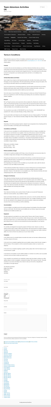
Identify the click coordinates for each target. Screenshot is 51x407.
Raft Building (36, 43)
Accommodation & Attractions (35, 31)
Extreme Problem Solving (34, 37)
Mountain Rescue (15, 43)
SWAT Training (7, 49)
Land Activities (35, 40)
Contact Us (13, 37)
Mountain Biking (7, 43)
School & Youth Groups (16, 46)
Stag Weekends (37, 46)
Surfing (43, 46)
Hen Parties (14, 40)
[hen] (6, 296)
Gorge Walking (7, 40)
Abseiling (25, 31)
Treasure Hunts (15, 49)
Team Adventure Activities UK (16, 8)
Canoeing (43, 34)
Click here (40, 60)
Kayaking (29, 40)
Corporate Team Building (22, 37)
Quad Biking (29, 43)
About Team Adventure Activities (15, 31)
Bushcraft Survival (36, 34)
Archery (28, 34)
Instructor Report (22, 40)
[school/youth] (6, 298)
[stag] (6, 295)
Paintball (23, 43)
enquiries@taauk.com (32, 60)
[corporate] (6, 294)
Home (5, 31)
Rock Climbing (7, 46)
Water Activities (23, 49)
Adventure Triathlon (21, 34)
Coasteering (6, 37)
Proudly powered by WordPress (25, 402)
